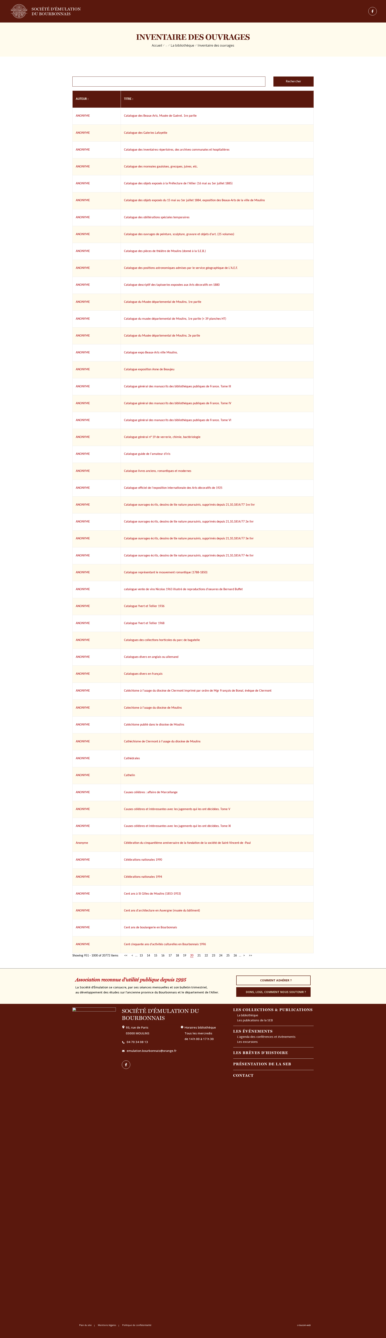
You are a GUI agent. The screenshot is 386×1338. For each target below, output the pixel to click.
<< (125, 955)
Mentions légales (107, 1325)
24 (220, 955)
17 (170, 955)
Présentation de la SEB (262, 1064)
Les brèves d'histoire (260, 1052)
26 (235, 955)
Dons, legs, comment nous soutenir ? (276, 992)
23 (213, 955)
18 (177, 955)
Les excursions (247, 1042)
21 (199, 955)
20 (191, 955)
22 (206, 955)
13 (141, 955)
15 (155, 955)
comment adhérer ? (276, 980)
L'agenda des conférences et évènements (266, 1037)
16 (162, 955)
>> (250, 955)
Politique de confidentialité (136, 1325)
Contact (243, 1075)
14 (148, 955)
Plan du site (85, 1325)
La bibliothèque (182, 45)
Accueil (157, 45)
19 (184, 955)
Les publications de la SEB (255, 1020)
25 (228, 955)
